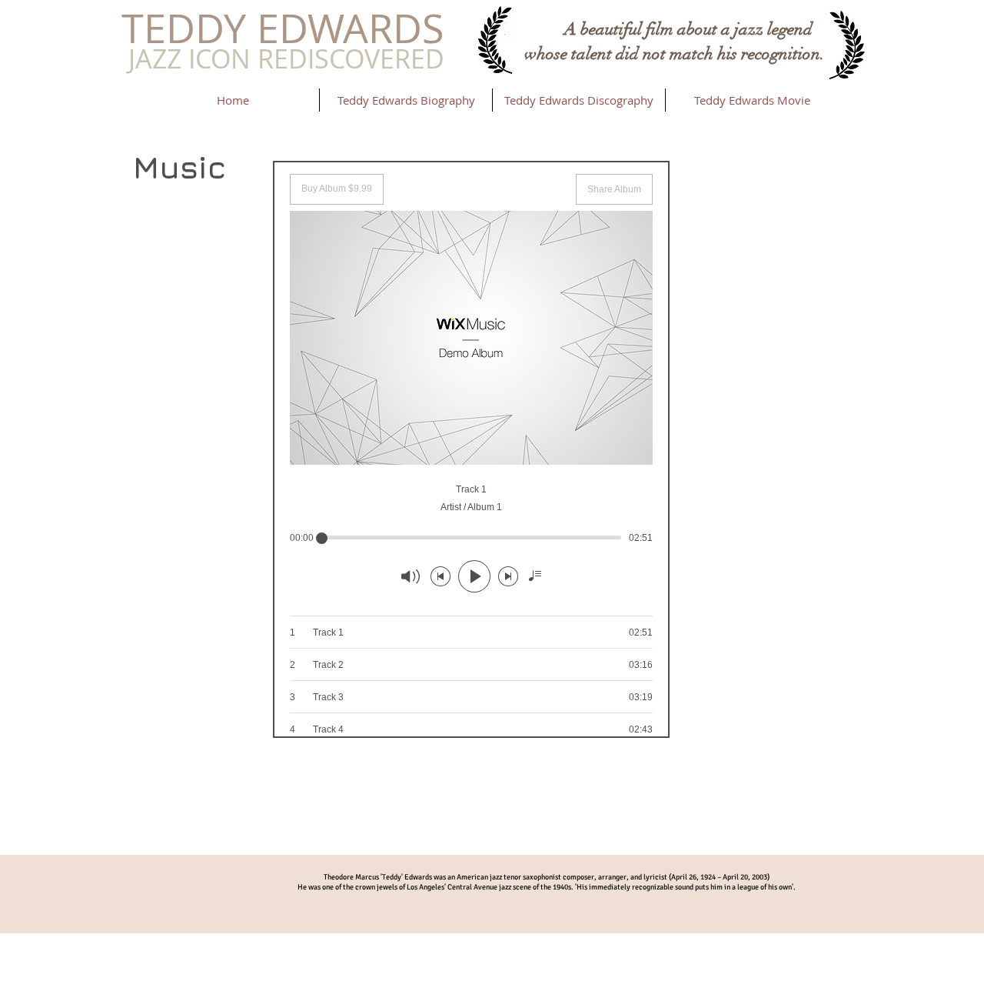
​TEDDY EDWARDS (282, 28)
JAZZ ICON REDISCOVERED (286, 58)
